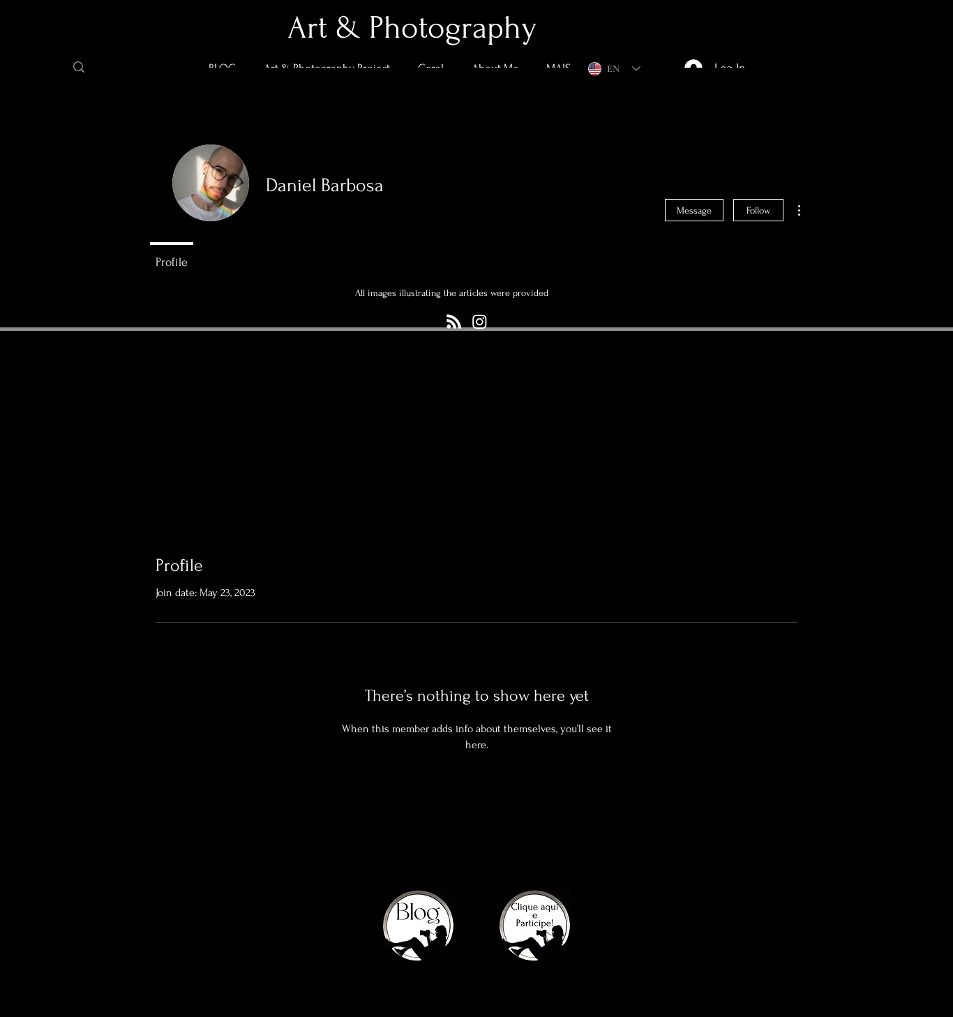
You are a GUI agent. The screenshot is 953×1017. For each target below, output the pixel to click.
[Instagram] (479, 321)
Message (694, 210)
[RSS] (453, 321)
